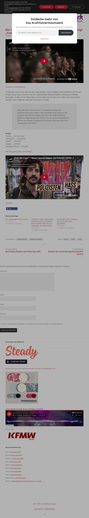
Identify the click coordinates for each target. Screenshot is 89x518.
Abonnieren (66, 32)
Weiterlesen (44, 39)
